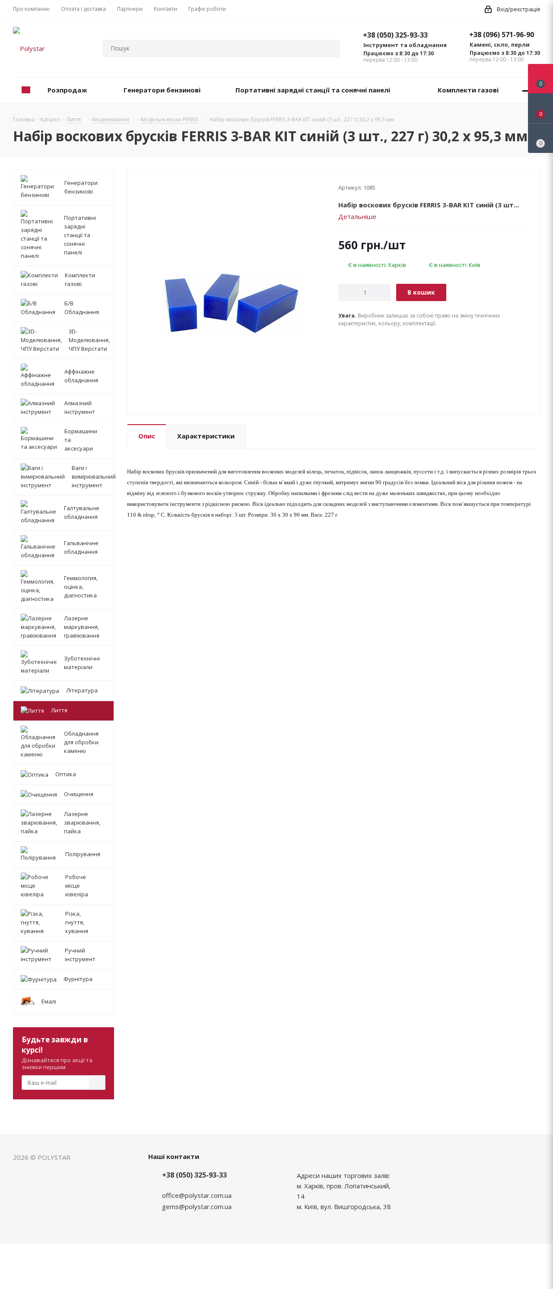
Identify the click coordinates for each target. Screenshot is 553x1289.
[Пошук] (329, 48)
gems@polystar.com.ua (197, 1206)
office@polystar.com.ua (197, 1195)
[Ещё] (526, 90)
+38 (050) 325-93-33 (395, 35)
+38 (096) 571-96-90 (501, 34)
